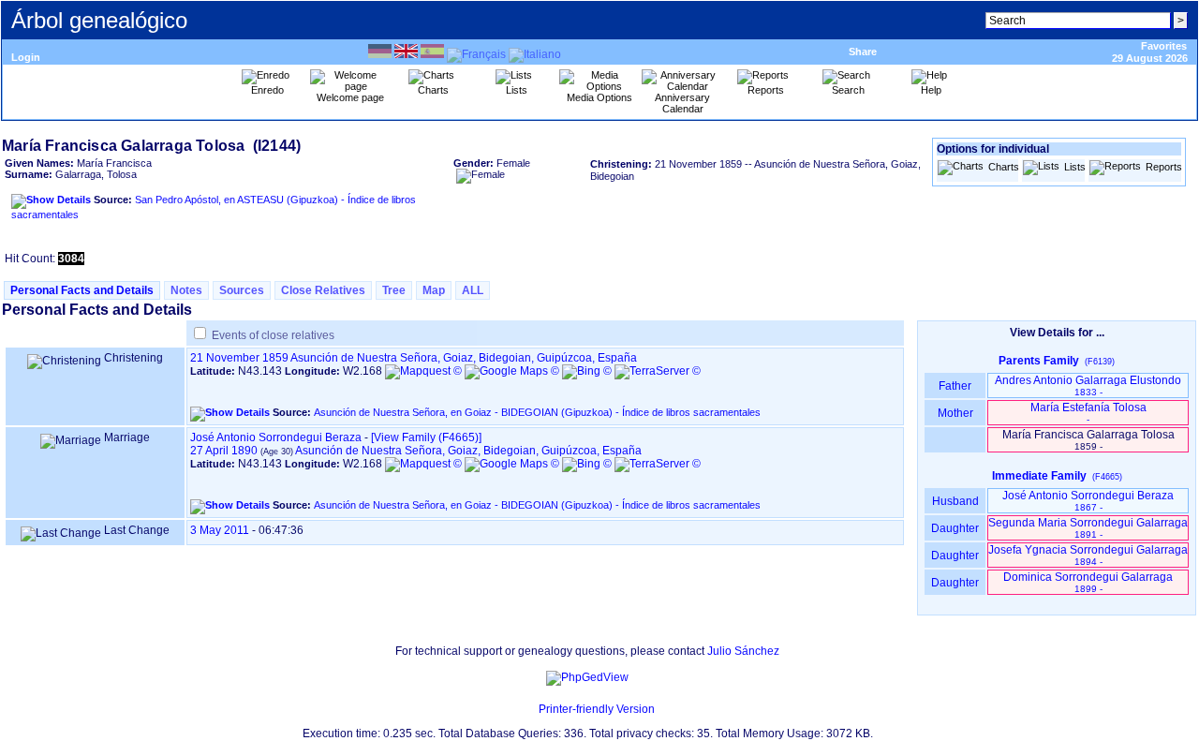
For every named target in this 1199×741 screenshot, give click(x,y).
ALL (472, 290)
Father (955, 386)
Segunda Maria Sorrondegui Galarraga (1088, 528)
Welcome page (350, 97)
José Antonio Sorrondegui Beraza (276, 437)
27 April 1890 (224, 450)
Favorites (1164, 46)
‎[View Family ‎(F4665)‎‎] (426, 437)
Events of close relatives (273, 335)
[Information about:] (529, 709)
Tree (394, 290)
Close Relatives (323, 290)
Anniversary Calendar (682, 103)
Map (433, 290)
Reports (1163, 166)
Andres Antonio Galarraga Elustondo (1088, 385)
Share (863, 51)
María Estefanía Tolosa (1088, 412)
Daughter (955, 528)
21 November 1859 (239, 357)
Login (25, 57)
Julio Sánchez (743, 651)
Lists (1074, 166)
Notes (186, 290)
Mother (955, 413)
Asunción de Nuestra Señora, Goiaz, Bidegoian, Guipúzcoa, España (463, 357)
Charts (1002, 166)
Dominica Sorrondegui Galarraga (1088, 582)
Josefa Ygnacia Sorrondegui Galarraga (1088, 555)
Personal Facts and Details (82, 290)
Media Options (599, 97)
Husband (955, 501)
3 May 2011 (219, 530)
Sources (241, 290)
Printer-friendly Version (597, 709)
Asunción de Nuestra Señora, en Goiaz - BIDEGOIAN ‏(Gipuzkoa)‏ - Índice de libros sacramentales (537, 412)
